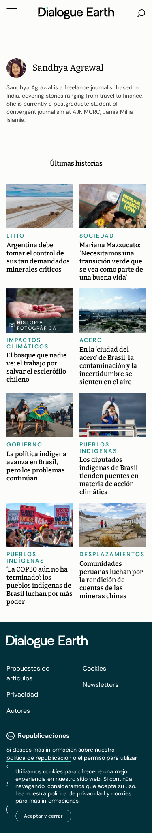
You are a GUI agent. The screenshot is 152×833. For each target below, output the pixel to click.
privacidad (91, 793)
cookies (121, 793)
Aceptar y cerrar (43, 816)
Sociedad (96, 235)
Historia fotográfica (37, 325)
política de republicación (38, 757)
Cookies (94, 668)
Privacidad (22, 694)
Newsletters (100, 684)
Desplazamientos (112, 554)
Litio (15, 235)
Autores (18, 710)
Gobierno (24, 444)
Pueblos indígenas (98, 448)
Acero (91, 340)
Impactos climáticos (27, 343)
